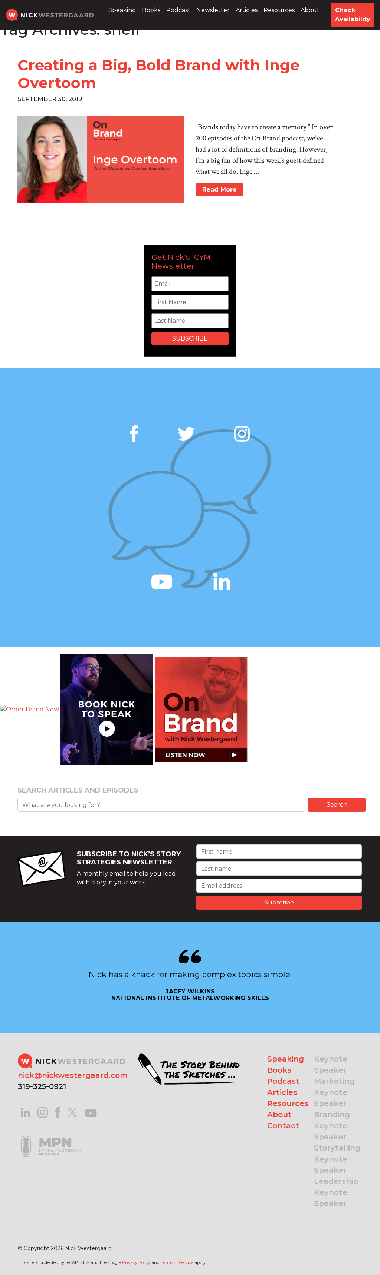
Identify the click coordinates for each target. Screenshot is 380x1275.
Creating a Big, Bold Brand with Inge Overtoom (158, 74)
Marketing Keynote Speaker (334, 1092)
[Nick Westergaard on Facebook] (58, 1111)
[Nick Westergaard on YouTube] (91, 1111)
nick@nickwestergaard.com (73, 1075)
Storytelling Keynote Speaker (337, 1159)
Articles (247, 10)
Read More (219, 189)
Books (151, 10)
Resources (279, 10)
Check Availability (352, 15)
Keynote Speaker (330, 1065)
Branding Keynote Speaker (332, 1125)
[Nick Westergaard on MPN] (51, 1136)
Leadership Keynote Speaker (336, 1192)
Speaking (122, 10)
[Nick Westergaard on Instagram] (43, 1111)
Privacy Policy (136, 1262)
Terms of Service (177, 1262)
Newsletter (213, 10)
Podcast (178, 10)
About (310, 10)
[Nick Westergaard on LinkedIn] (25, 1111)
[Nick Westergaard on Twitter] (72, 1111)
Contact (283, 1125)
